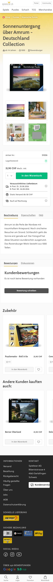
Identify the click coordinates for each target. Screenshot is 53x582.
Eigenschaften (28, 215)
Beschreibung (11, 215)
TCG (34, 10)
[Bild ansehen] (26, 78)
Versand (7, 466)
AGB (5, 500)
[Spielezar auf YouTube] (19, 555)
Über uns (8, 490)
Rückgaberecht (11, 476)
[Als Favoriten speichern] (38, 369)
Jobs (5, 495)
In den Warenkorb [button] (19, 369)
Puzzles (15, 10)
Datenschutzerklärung (14, 505)
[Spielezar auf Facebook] (5, 555)
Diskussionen (27, 263)
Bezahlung (8, 471)
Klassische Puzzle (30, 17)
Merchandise (45, 10)
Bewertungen (11, 263)
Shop (7, 17)
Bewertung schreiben (26, 291)
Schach (25, 10)
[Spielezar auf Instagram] (12, 555)
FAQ (41, 215)
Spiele (6, 10)
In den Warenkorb (32, 176)
